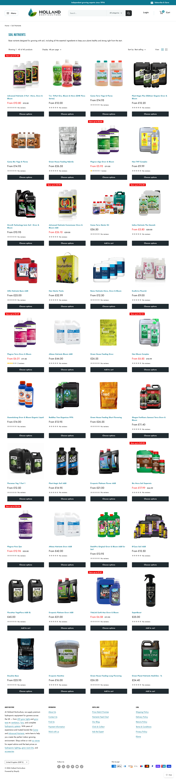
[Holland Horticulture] (45, 13)
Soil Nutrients (16, 25)
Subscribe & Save (162, 2)
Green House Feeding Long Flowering (106, 675)
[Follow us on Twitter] (63, 766)
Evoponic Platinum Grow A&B (61, 612)
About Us (52, 712)
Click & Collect (98, 726)
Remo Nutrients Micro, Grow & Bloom (105, 291)
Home (7, 25)
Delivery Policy (142, 717)
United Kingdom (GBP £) (14, 762)
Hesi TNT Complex (139, 161)
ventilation (15, 722)
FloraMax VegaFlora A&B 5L (19, 612)
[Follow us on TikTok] (81, 766)
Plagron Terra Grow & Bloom (19, 354)
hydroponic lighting (12, 747)
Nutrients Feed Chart (100, 717)
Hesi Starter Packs (56, 291)
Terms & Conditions (143, 726)
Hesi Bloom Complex (140, 354)
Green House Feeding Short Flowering (106, 417)
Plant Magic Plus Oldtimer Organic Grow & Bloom (149, 97)
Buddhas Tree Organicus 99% (61, 417)
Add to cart (108, 243)
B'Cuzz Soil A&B (139, 546)
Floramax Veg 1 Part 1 (16, 483)
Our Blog (96, 721)
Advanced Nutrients (16, 733)
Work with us (53, 731)
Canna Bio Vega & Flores (17, 161)
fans (22, 722)
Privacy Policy (141, 731)
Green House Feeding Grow (101, 354)
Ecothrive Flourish (139, 291)
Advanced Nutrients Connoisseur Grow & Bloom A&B (66, 226)
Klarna (138, 736)
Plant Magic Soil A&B (57, 483)
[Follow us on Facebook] (59, 766)
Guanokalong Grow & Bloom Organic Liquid (25, 417)
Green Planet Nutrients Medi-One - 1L (147, 675)
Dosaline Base (13, 675)
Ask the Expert (98, 731)
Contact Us (52, 717)
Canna (35, 729)
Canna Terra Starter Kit (99, 225)
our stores (36, 740)
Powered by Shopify (12, 771)
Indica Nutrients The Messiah (143, 225)
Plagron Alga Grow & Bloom (102, 161)
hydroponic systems (12, 726)
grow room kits (28, 747)
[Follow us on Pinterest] (72, 766)
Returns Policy (141, 721)
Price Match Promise (100, 712)
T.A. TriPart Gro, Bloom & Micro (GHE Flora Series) (67, 97)
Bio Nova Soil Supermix (141, 483)
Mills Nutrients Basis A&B (17, 291)
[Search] (129, 13)
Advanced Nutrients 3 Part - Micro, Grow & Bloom (25, 97)
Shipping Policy (142, 712)
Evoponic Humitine (56, 675)
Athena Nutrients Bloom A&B (60, 354)
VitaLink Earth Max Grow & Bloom (104, 612)
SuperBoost (136, 612)
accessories (9, 751)
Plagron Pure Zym (14, 546)
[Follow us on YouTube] (77, 766)
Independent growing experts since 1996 (88, 2)
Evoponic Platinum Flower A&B (103, 483)
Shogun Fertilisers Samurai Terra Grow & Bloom (149, 418)
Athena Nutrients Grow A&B (60, 546)
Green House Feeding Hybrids (61, 161)
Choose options (25, 114)
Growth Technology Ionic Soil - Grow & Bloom (23, 226)
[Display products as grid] (162, 49)
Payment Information (56, 726)
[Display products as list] (166, 49)
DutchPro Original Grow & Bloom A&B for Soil (107, 548)
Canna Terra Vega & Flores (101, 96)
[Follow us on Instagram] (68, 766)
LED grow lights (23, 719)
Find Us (51, 721)
